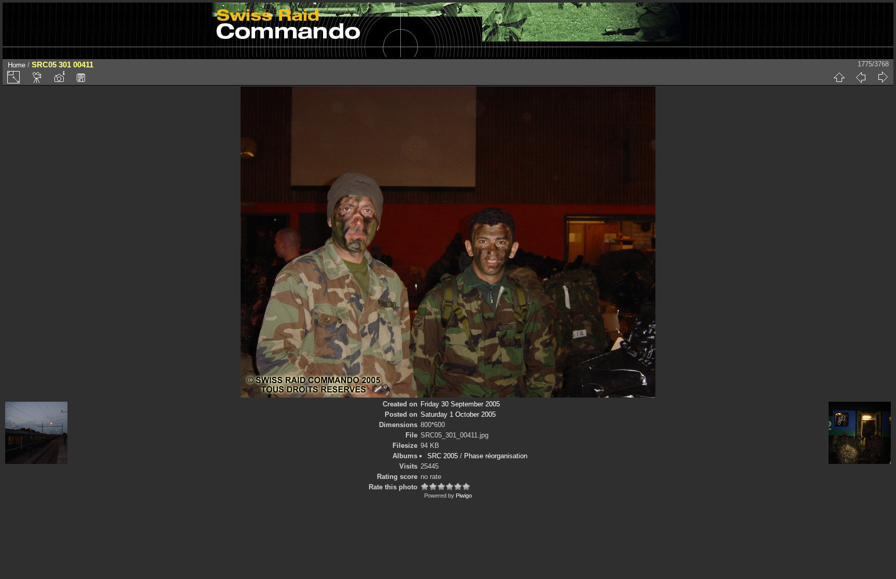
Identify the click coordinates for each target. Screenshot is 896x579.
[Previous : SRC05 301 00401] (861, 77)
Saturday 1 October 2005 (458, 414)
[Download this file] (81, 77)
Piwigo (464, 495)
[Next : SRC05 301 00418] (882, 77)
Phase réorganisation (495, 456)
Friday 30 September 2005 (460, 404)
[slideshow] (37, 77)
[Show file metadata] (59, 77)
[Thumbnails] (839, 77)
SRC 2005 (442, 456)
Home (16, 65)
